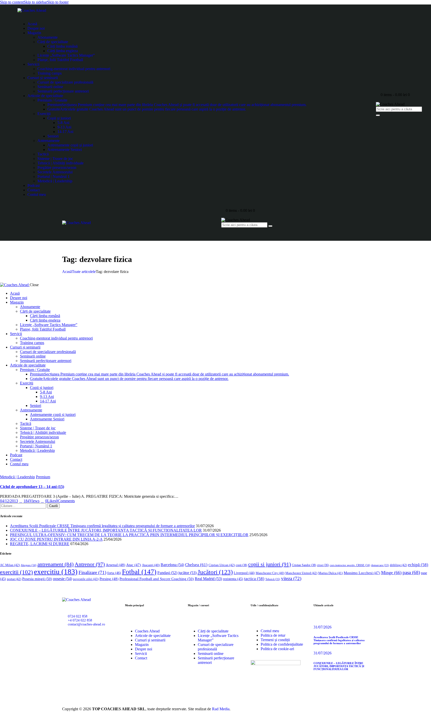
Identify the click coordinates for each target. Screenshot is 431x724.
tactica (254, 578)
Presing (109, 579)
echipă (418, 564)
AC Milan (10, 565)
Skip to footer (58, 2)
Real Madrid (208, 579)
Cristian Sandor (304, 565)
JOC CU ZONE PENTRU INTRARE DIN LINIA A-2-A (56, 539)
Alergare (28, 565)
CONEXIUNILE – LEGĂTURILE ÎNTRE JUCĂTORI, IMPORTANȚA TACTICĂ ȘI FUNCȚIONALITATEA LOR (106, 530)
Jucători (215, 572)
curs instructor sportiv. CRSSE (350, 565)
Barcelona (172, 565)
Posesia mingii (37, 579)
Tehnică (272, 579)
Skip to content (12, 2)
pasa (411, 572)
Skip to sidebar (35, 2)
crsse (323, 565)
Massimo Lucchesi (362, 573)
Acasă (67, 271)
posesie (62, 579)
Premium (43, 477)
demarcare (380, 565)
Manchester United (301, 573)
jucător (187, 573)
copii (241, 565)
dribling (398, 565)
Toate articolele (84, 271)
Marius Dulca (330, 573)
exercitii (16, 572)
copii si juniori (269, 564)
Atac (133, 565)
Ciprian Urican (222, 565)
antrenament (55, 564)
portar (14, 579)
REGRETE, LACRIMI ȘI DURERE (39, 544)
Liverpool (244, 573)
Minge (391, 572)
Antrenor (90, 564)
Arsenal (115, 565)
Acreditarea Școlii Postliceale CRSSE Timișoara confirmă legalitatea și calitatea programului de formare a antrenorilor (102, 526)
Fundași (167, 573)
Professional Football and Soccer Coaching (156, 579)
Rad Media (220, 709)
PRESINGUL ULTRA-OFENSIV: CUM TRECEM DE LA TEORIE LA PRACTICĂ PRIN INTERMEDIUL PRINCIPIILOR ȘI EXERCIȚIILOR (129, 535)
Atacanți (151, 565)
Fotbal (139, 572)
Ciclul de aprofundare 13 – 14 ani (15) (32, 486)
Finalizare (92, 572)
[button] (223, 235)
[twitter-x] (2, 472)
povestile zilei (86, 579)
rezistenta (233, 579)
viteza (291, 578)
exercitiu (56, 572)
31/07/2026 (322, 627)
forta (114, 573)
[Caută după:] (23, 505)
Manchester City (270, 573)
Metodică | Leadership (17, 477)
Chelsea (196, 564)
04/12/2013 (9, 501)
